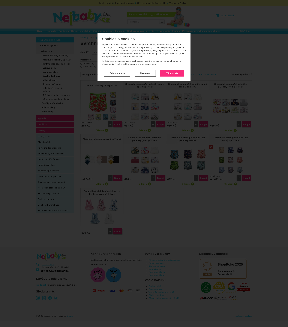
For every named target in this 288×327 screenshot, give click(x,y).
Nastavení (145, 73)
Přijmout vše (172, 73)
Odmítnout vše (117, 73)
